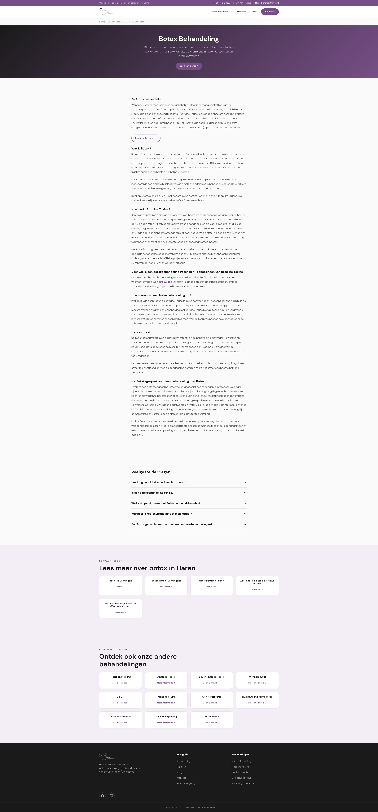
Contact (270, 11)
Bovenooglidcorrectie (243, 783)
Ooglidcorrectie (240, 772)
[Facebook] (102, 795)
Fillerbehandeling (240, 766)
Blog (254, 11)
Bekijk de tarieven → (146, 138)
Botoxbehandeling (241, 761)
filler (138, 434)
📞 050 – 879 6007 (232, 3)
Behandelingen (220, 11)
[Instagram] (111, 795)
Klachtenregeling (186, 783)
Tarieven (241, 11)
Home (102, 21)
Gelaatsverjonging (241, 777)
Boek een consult (189, 66)
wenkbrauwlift (161, 282)
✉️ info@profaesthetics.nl (266, 3)
